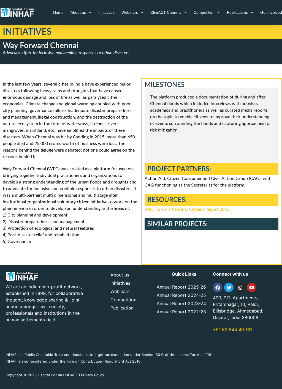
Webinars (129, 12)
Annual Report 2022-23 (181, 311)
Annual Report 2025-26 (181, 287)
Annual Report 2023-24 (181, 303)
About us (78, 12)
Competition (204, 12)
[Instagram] (240, 287)
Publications (237, 12)
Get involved (271, 12)
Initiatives (106, 12)
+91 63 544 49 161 (232, 329)
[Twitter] (229, 287)
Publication (122, 308)
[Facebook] (217, 287)
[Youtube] (251, 287)
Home (58, 12)
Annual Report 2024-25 (181, 295)
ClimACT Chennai (165, 12)
